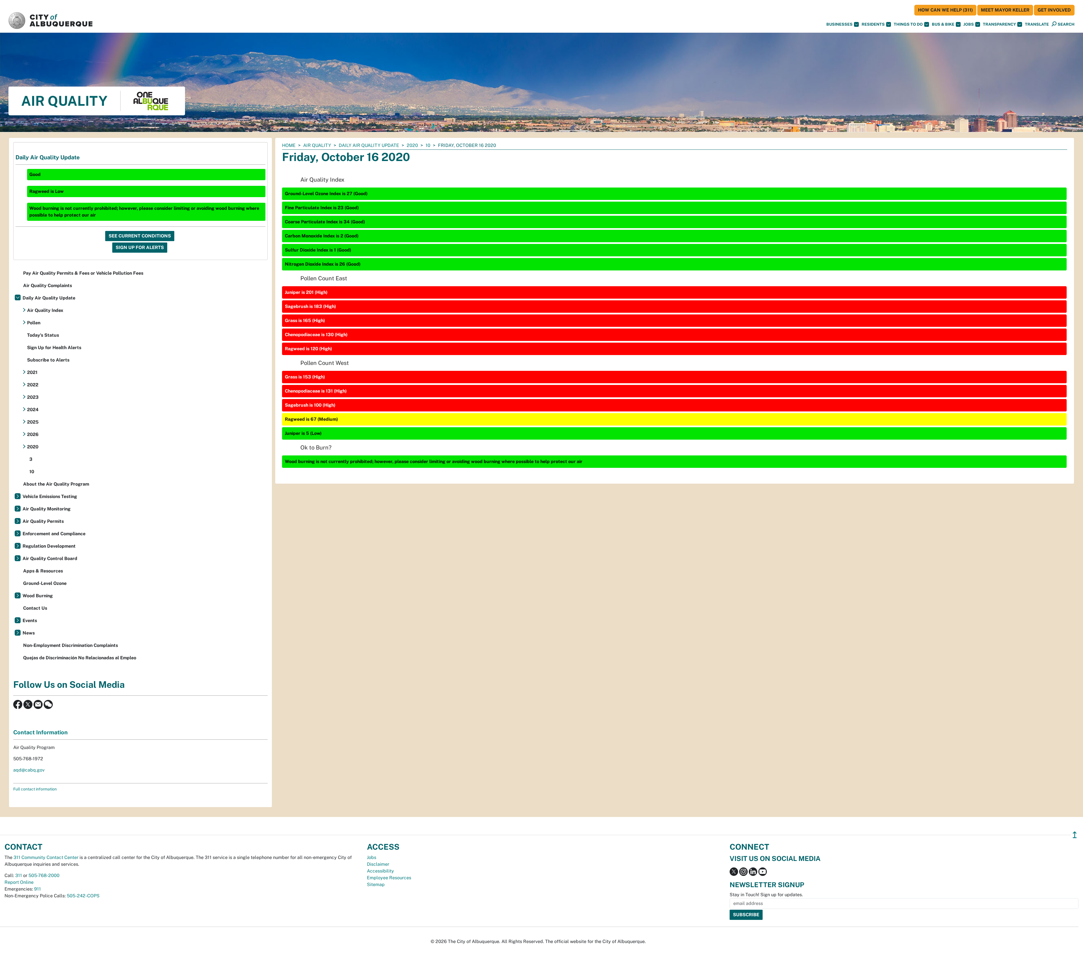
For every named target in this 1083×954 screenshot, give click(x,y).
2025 (33, 422)
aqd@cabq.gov (29, 770)
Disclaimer (378, 864)
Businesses (839, 24)
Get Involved (1054, 10)
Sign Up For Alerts (140, 247)
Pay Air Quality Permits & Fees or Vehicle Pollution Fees (83, 273)
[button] (1037, 24)
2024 (33, 409)
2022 (32, 384)
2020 (412, 145)
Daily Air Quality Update (369, 145)
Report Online (19, 882)
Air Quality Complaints (47, 285)
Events (30, 620)
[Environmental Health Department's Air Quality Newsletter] (38, 704)
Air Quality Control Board (50, 558)
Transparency (999, 24)
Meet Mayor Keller (1005, 10)
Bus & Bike (943, 24)
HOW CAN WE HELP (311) (945, 10)
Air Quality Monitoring (47, 509)
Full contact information (35, 789)
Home (289, 145)
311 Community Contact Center (46, 857)
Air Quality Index (45, 310)
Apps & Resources (43, 571)
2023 (33, 397)
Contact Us (35, 608)
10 (428, 145)
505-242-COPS (83, 895)
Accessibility (380, 871)
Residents (873, 24)
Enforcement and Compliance (54, 533)
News (29, 633)
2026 (33, 434)
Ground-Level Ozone (45, 583)
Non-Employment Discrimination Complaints (70, 645)
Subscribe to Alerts (48, 360)
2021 (32, 372)
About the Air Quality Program (56, 484)
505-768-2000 (44, 875)
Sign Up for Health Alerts (54, 347)
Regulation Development (49, 546)
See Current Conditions (140, 236)
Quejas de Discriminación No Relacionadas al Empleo (79, 657)
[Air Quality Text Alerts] (48, 704)
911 (37, 889)
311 (18, 875)
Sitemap (376, 884)
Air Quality (317, 145)
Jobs (968, 24)
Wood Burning (38, 595)
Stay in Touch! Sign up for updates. (766, 894)
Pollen (33, 322)
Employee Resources (389, 877)
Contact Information (40, 732)
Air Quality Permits (43, 521)
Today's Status (43, 335)
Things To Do (908, 24)
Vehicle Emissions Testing (50, 496)
